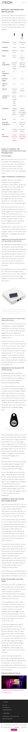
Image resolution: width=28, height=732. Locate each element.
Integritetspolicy (7, 709)
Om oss (4, 705)
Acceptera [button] (14, 729)
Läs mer (17, 727)
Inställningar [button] (24, 727)
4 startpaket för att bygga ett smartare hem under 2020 (12, 691)
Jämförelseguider (7, 718)
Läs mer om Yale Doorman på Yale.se (22, 136)
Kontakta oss (6, 707)
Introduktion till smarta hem (10, 716)
